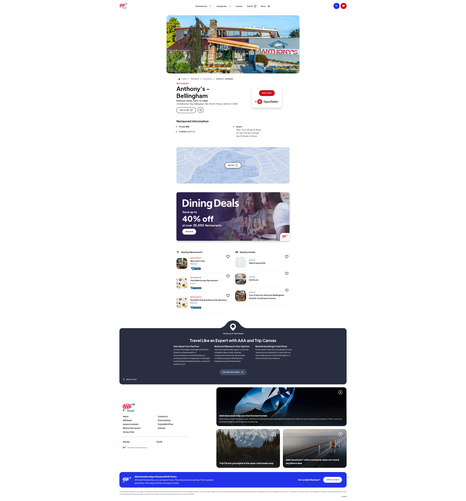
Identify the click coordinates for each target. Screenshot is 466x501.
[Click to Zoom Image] (233, 44)
